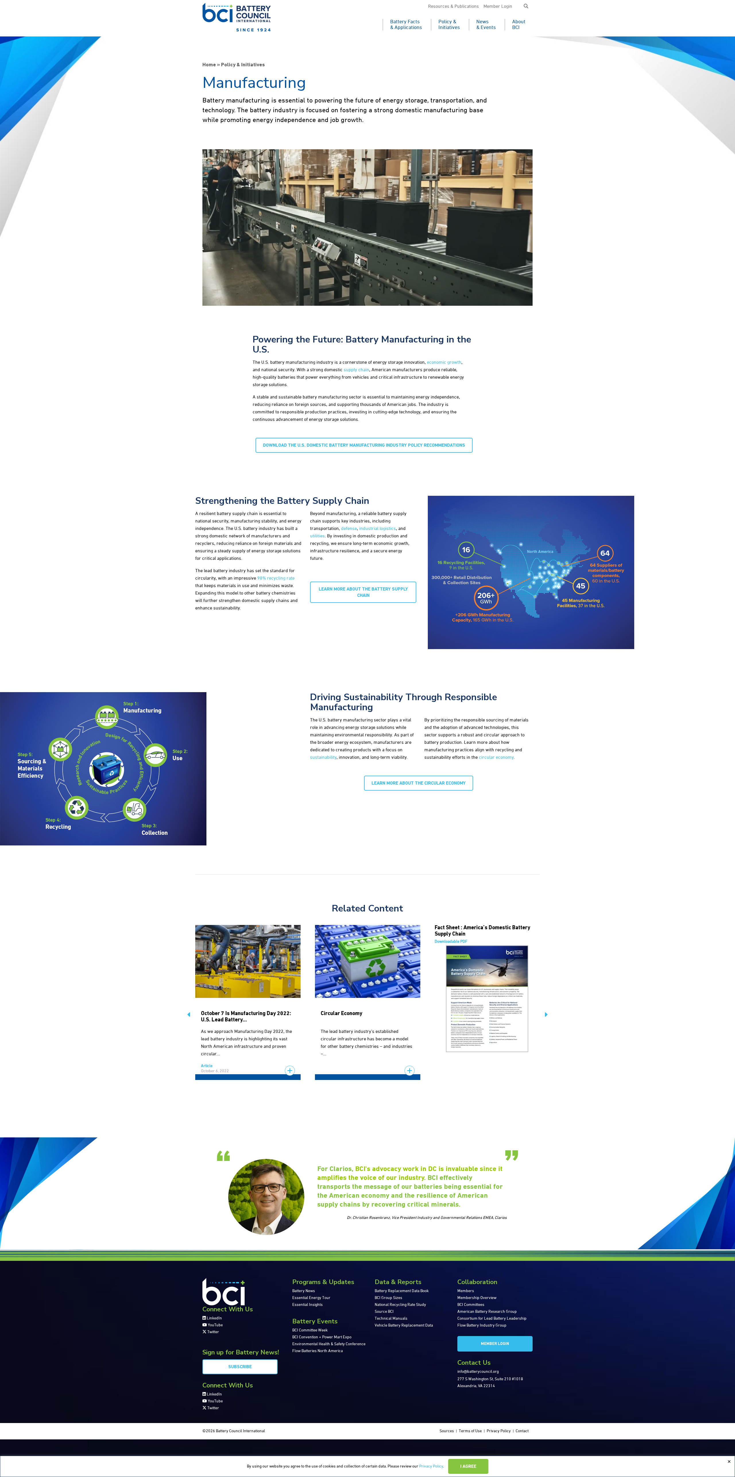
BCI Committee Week (310, 1330)
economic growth (444, 362)
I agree (468, 1466)
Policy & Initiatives (449, 24)
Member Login (497, 6)
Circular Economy (341, 1014)
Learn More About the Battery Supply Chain (363, 592)
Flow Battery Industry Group (481, 1325)
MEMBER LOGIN (495, 1344)
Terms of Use (470, 1431)
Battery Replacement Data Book (402, 1291)
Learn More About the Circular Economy (419, 783)
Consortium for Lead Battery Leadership (492, 1319)
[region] (367, 1466)
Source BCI (384, 1312)
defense (349, 528)
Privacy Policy (431, 1466)
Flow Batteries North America (317, 1351)
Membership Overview (476, 1298)
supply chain (356, 370)
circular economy (496, 757)
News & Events (486, 24)
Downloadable (451, 942)
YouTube (215, 1325)
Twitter (212, 1332)
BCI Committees (470, 1305)
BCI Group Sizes (388, 1298)
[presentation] (189, 1015)
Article (206, 1066)
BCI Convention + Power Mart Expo (321, 1337)
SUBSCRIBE (240, 1367)
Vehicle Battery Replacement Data (404, 1325)
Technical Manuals (391, 1319)
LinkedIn (214, 1318)
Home (209, 65)
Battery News (303, 1291)
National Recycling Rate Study (400, 1305)
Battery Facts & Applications (406, 24)
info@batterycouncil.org (478, 1372)
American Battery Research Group (487, 1312)
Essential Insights (307, 1305)
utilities (317, 536)
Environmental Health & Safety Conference (328, 1344)
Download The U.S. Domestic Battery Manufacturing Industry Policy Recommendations (364, 445)
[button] (526, 6)
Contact (522, 1431)
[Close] (729, 1461)
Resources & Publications (453, 6)
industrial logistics (377, 528)
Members (465, 1291)
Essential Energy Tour (311, 1298)
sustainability (323, 757)
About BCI (518, 24)
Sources (447, 1431)
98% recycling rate (276, 578)
